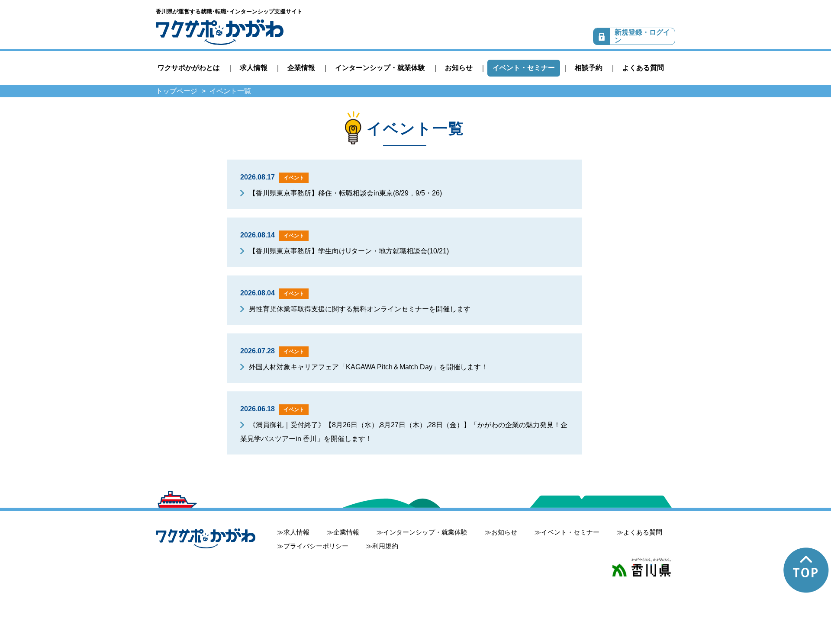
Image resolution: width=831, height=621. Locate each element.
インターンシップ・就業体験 (380, 67)
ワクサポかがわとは (189, 67)
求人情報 (253, 67)
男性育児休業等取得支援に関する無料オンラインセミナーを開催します (359, 309)
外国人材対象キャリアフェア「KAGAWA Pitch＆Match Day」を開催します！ (368, 367)
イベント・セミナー (524, 67)
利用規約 (385, 546)
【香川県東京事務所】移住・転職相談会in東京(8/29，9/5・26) (345, 193)
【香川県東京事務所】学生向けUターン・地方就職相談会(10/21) (349, 251)
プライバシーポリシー (315, 546)
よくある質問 (643, 67)
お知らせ (459, 67)
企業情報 (301, 67)
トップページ (176, 91)
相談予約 (588, 67)
